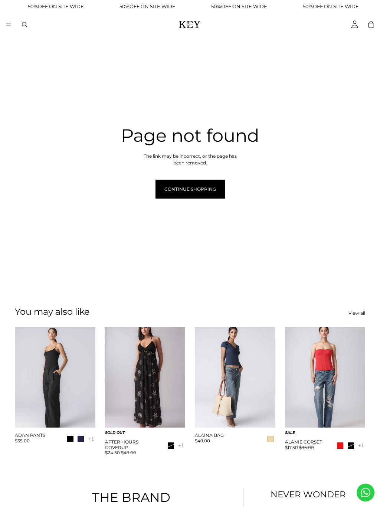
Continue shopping (190, 189)
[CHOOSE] (84, 417)
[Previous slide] (23, 377)
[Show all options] (91, 438)
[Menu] (8, 24)
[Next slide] (87, 377)
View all (356, 313)
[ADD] (264, 417)
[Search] (24, 24)
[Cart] (371, 24)
